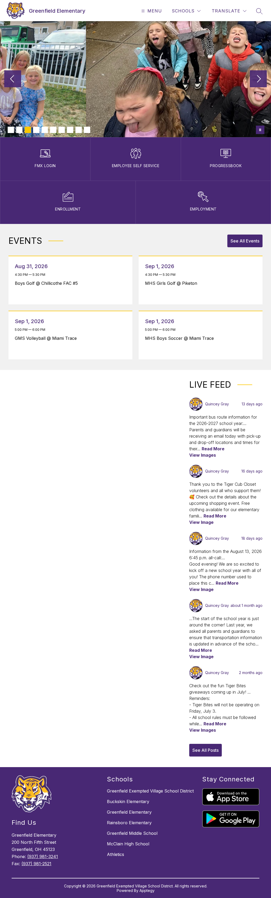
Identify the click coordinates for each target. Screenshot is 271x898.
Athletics (115, 854)
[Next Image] (258, 79)
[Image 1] (11, 130)
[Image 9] (78, 130)
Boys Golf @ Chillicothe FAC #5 (48, 283)
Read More (213, 448)
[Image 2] (19, 130)
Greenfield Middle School (132, 833)
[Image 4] (36, 130)
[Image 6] (53, 130)
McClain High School (128, 843)
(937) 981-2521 (36, 863)
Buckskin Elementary (128, 801)
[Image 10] (87, 130)
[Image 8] (70, 130)
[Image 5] (45, 130)
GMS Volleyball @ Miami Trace (47, 338)
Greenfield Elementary (129, 812)
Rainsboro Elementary (129, 822)
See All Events (245, 241)
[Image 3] (28, 130)
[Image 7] (61, 130)
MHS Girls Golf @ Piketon (172, 283)
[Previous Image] (12, 79)
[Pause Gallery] (260, 130)
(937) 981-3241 (42, 856)
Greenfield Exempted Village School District (150, 791)
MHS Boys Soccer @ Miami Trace (180, 338)
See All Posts (205, 750)
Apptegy (147, 890)
